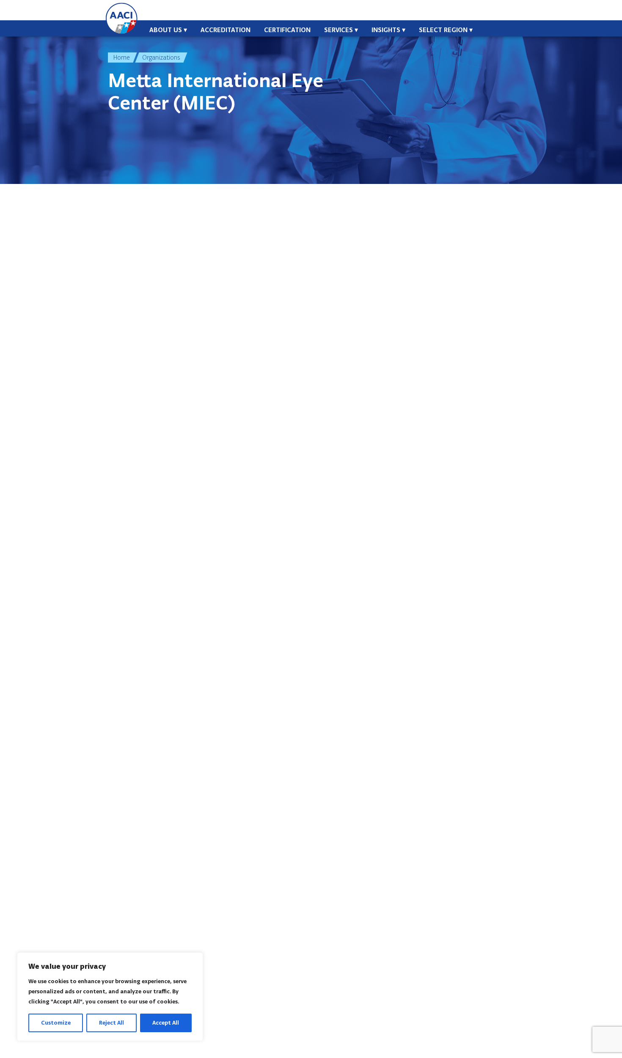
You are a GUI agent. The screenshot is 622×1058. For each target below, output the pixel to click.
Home (121, 57)
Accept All (165, 1022)
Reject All (111, 1022)
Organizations (161, 57)
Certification (287, 30)
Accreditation (225, 30)
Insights (386, 30)
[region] (110, 996)
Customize (56, 1022)
